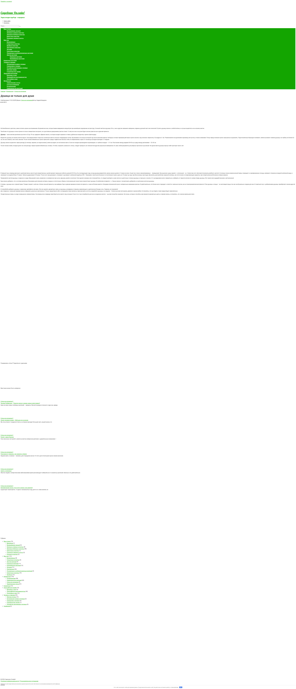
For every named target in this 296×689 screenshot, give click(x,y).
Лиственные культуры (13, 47)
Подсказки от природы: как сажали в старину (14, 454)
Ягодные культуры (12, 554)
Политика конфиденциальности (10, 681)
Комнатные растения (10, 60)
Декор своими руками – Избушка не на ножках (14, 420)
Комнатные (7, 586)
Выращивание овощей (14, 31)
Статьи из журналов (13, 84)
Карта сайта (7, 21)
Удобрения (7, 606)
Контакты (6, 23)
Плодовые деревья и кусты (15, 38)
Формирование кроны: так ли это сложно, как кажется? (17, 488)
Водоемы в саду (12, 75)
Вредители (10, 543)
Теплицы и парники (9, 62)
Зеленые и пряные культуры (15, 32)
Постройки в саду (12, 79)
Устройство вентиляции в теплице (17, 68)
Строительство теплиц (14, 71)
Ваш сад (6, 40)
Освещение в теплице (13, 66)
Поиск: (3, 26)
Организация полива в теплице (16, 64)
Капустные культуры (13, 36)
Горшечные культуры (13, 44)
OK (180, 687)
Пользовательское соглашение (29, 681)
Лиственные (10, 569)
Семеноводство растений (15, 88)
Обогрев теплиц (12, 70)
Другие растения (12, 55)
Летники (9, 49)
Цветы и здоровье (6, 471)
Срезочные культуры (13, 51)
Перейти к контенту (6, 1)
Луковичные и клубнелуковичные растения (20, 53)
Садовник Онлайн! (13, 13)
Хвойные (9, 574)
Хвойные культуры (12, 45)
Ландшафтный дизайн (10, 73)
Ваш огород (7, 29)
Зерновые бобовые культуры (16, 34)
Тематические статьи (13, 83)
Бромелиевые (11, 42)
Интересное (7, 81)
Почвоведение (11, 86)
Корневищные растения (17, 58)
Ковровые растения (16, 57)
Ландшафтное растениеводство (17, 77)
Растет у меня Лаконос (7, 437)
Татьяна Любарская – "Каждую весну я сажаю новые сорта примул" (20, 403)
